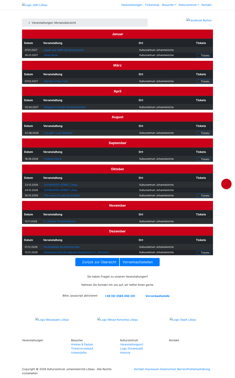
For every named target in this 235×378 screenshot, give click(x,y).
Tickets (204, 55)
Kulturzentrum (188, 5)
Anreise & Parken (82, 344)
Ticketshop (152, 5)
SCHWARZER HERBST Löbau (60, 184)
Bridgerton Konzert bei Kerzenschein (65, 107)
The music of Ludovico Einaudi (61, 195)
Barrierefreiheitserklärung (193, 369)
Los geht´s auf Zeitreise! (58, 132)
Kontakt (207, 5)
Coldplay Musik (53, 158)
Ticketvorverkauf (82, 348)
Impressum (152, 369)
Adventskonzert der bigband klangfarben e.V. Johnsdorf (76, 252)
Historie (125, 352)
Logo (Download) (131, 348)
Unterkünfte (79, 352)
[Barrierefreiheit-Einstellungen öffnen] (226, 184)
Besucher (168, 5)
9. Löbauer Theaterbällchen (60, 221)
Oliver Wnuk (51, 55)
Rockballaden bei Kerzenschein (61, 246)
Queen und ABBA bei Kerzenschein (64, 49)
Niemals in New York (56, 81)
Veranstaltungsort (131, 344)
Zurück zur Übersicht (98, 262)
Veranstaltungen (131, 5)
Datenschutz (168, 369)
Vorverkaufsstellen (138, 262)
